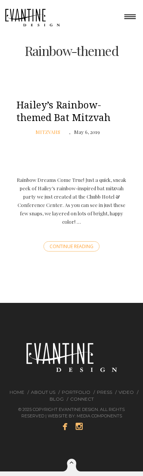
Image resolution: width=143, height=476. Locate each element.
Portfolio (76, 392)
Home (17, 392)
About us (43, 392)
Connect (82, 399)
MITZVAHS (47, 132)
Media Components (99, 416)
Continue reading (71, 246)
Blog (57, 399)
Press (104, 392)
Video (126, 392)
